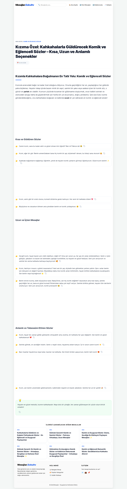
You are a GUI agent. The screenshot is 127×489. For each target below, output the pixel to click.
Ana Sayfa (18, 41)
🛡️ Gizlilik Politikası (55, 475)
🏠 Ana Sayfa (73, 5)
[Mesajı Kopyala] (84, 146)
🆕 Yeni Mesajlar (85, 5)
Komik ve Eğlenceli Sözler (32, 41)
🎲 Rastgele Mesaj (55, 469)
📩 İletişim (108, 5)
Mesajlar (24, 4)
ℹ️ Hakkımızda (98, 5)
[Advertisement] (63, 23)
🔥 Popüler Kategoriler (56, 472)
